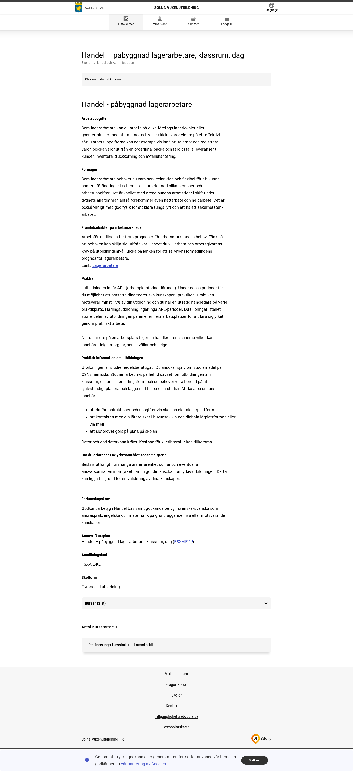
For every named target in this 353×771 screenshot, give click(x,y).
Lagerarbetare (105, 265)
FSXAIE (181, 541)
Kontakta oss (176, 705)
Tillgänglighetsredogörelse (176, 716)
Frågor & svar (177, 684)
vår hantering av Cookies (143, 763)
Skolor (176, 695)
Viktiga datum (176, 673)
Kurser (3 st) (98, 605)
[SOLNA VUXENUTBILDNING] (89, 7)
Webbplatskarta (176, 726)
